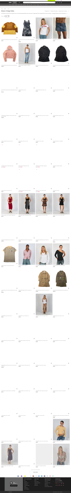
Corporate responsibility (37, 482)
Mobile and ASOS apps (47, 480)
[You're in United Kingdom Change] (61, 0)
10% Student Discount (26, 485)
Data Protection (26, 487)
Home (2, 8)
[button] (59, 483)
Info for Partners (46, 485)
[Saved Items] (59, 2)
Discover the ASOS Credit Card (48, 486)
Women (5, 8)
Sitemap (25, 486)
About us (35, 480)
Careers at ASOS (36, 481)
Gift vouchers (46, 481)
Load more (35, 472)
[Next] (68, 11)
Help (24, 480)
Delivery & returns (26, 482)
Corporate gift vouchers (47, 482)
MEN (19, 2)
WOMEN (14, 2)
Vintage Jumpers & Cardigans (63, 11)
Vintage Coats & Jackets (54, 11)
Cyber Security (36, 485)
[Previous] (43, 11)
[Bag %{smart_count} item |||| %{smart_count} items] (61, 2)
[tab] (10, 5)
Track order (25, 481)
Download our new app (51, 0)
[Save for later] (17, 38)
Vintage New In (47, 11)
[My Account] (57, 2)
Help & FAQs (57, 0)
